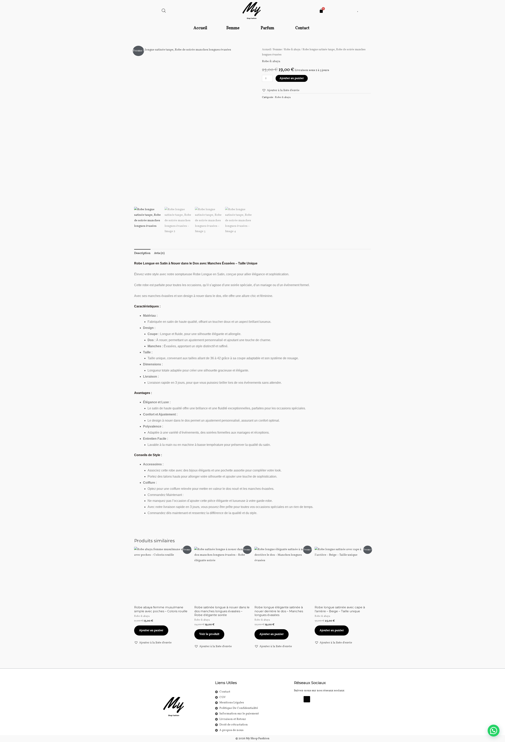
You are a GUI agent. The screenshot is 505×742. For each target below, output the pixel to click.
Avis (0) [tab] (159, 253)
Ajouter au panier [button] (151, 630)
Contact (302, 28)
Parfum (267, 28)
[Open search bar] (164, 11)
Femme (232, 28)
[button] (233, 28)
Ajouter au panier (292, 78)
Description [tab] (142, 253)
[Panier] (321, 10)
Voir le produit (209, 634)
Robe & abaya (292, 49)
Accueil (200, 28)
